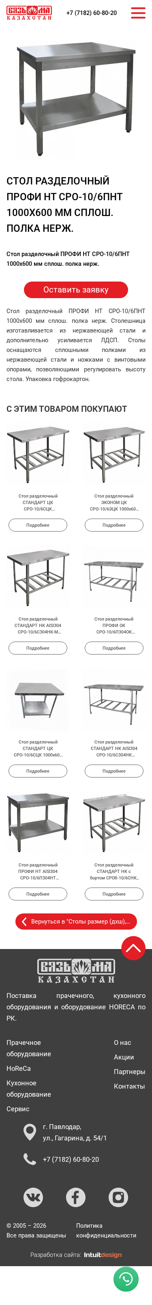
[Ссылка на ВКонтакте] (34, 1198)
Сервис (18, 1109)
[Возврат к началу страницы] (133, 948)
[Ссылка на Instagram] (119, 1198)
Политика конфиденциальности (106, 1230)
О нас (122, 1042)
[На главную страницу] (29, 13)
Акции (124, 1057)
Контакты (129, 1086)
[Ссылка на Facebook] (76, 1198)
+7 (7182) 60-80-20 (91, 13)
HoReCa (18, 1068)
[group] (76, 99)
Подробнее (37, 525)
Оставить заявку (76, 289)
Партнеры (130, 1072)
